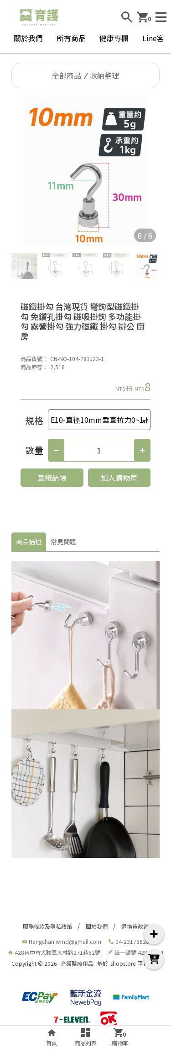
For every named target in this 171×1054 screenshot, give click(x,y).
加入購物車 (119, 477)
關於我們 (28, 37)
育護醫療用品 (77, 963)
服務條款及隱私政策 (47, 926)
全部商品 (66, 75)
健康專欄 (114, 37)
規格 (34, 420)
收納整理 (104, 75)
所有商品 (71, 37)
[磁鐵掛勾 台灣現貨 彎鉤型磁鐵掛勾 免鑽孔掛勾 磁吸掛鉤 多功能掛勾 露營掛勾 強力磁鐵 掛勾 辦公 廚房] (85, 171)
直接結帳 (52, 477)
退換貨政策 (135, 926)
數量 (34, 450)
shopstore (122, 963)
